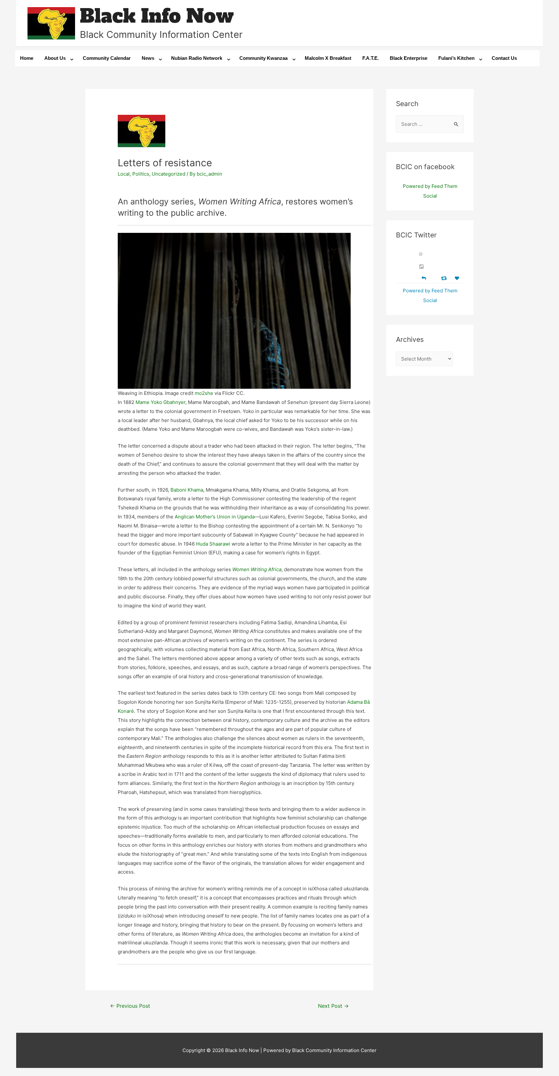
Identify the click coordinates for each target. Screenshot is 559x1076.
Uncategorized (168, 174)
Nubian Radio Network (196, 58)
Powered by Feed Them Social (430, 191)
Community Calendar (107, 58)
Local (124, 174)
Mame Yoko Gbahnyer (160, 402)
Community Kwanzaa (263, 58)
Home (26, 58)
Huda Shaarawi (213, 544)
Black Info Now (157, 16)
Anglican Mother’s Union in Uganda (215, 517)
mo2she (204, 393)
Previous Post (130, 1006)
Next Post (333, 1006)
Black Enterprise (408, 58)
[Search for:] (430, 124)
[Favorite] (458, 278)
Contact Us (504, 58)
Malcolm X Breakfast (328, 58)
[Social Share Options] (422, 266)
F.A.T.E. (370, 58)
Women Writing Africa (256, 569)
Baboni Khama (186, 490)
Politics (140, 174)
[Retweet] (444, 278)
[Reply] (424, 278)
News (148, 58)
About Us (55, 58)
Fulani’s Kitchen (456, 58)
